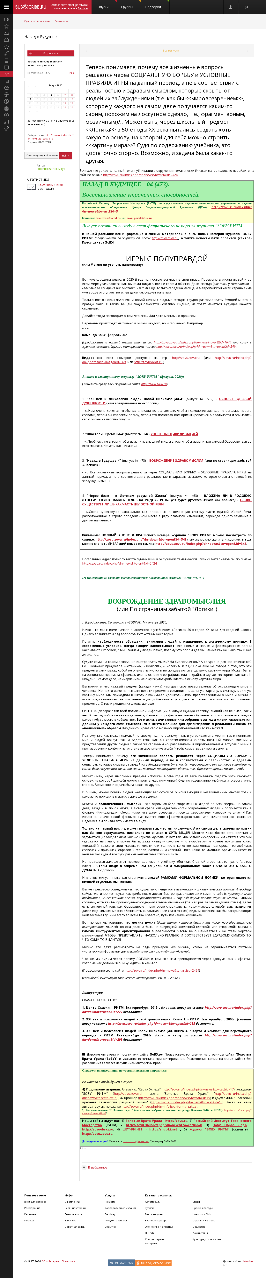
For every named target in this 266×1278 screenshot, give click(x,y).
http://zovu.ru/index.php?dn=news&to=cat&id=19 (174, 1098)
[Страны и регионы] (6, 108)
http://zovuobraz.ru (148, 362)
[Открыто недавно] (6, 26)
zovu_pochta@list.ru (139, 218)
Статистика (38, 179)
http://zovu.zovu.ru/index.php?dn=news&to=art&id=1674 (192, 342)
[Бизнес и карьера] (6, 40)
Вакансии (71, 1220)
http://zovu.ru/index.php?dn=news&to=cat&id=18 (186, 1102)
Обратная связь (75, 1226)
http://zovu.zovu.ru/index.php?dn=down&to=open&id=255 (151, 1023)
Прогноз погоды (203, 1208)
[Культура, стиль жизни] (6, 74)
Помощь (29, 1220)
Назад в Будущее (40, 36)
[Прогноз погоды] (6, 95)
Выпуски (101, 7)
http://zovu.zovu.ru (164, 238)
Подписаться (50, 53)
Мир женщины (154, 1214)
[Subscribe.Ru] (31, 7)
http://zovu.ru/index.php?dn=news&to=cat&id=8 (50, 136)
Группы (127, 7)
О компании (72, 1201)
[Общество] (6, 88)
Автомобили (152, 1201)
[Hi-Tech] (6, 60)
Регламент (31, 1214)
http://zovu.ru (176, 1121)
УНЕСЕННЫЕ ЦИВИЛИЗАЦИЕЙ (174, 434)
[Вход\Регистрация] (231, 7)
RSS (71, 72)
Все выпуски (171, 50)
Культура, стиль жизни (37, 21)
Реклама (110, 1201)
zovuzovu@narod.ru (108, 218)
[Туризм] (6, 115)
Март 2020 (56, 85)
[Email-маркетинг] (6, 129)
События (110, 1226)
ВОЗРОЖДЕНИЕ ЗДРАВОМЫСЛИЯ (176, 460)
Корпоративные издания (120, 1208)
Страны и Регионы (204, 1220)
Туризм (149, 1208)
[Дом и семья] (6, 47)
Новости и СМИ (202, 1214)
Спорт (196, 1201)
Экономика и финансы (159, 1226)
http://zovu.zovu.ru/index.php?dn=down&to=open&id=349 (196, 346)
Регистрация (32, 1208)
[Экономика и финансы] (6, 122)
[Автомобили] (6, 33)
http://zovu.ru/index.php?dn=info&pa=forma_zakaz (159, 1106)
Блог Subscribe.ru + (76, 1208)
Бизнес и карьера (156, 1220)
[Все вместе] (6, 19)
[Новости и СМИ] (6, 81)
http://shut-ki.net (163, 1129)
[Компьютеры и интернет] (6, 67)
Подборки (153, 7)
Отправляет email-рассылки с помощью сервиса (69, 6)
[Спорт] (6, 101)
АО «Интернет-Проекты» (58, 1261)
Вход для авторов (35, 1201)
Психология (62, 21)
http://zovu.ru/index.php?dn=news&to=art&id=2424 (140, 175)
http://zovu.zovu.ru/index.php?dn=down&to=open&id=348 (200, 544)
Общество (199, 1226)
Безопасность (73, 1214)
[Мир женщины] (6, 54)
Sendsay (110, 1214)
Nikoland (248, 1261)
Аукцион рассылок (116, 1220)
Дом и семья (200, 1233)
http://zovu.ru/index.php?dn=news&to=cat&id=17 (198, 1089)
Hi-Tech (149, 1233)
